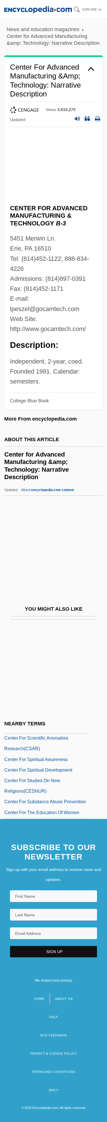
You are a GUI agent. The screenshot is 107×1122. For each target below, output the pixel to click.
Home (39, 998)
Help (53, 1017)
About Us (64, 998)
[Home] (38, 9)
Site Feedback (53, 1035)
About (47, 490)
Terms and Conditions (53, 1071)
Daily (53, 1090)
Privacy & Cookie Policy (53, 1053)
